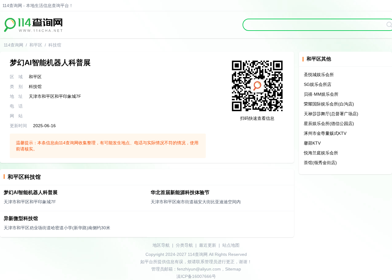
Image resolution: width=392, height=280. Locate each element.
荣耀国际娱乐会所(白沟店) (329, 103)
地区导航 (161, 245)
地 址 (16, 96)
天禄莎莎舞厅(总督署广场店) (331, 113)
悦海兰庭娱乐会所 (321, 152)
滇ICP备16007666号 (196, 276)
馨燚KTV (312, 143)
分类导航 (184, 245)
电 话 (16, 106)
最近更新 (207, 245)
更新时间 (18, 125)
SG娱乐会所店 (317, 84)
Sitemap (233, 269)
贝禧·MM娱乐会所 (321, 94)
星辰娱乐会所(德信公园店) (329, 123)
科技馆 (54, 44)
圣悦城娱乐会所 (319, 74)
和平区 (35, 44)
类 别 (16, 86)
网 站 (16, 115)
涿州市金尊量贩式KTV (325, 133)
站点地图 (230, 245)
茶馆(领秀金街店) (320, 162)
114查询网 (13, 44)
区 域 (16, 76)
